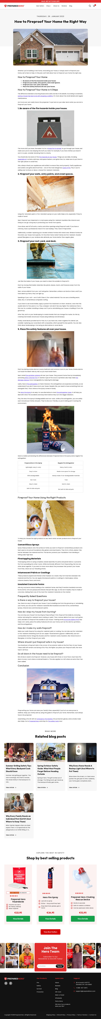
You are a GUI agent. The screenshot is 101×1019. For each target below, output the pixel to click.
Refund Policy (61, 1015)
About (57, 983)
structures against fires (71, 620)
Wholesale (58, 998)
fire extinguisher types (64, 392)
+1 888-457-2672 (81, 988)
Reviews (64, 6)
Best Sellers (40, 6)
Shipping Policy (50, 1015)
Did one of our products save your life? (62, 1005)
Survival (39, 989)
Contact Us (92, 1015)
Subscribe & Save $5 (59, 966)
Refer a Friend (59, 995)
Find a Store (59, 1001)
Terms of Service (82, 1015)
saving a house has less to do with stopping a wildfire (35, 96)
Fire (38, 983)
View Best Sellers (50, 932)
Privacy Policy (71, 1015)
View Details (18, 919)
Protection (40, 992)
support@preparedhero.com (85, 991)
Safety (39, 986)
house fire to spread (54, 148)
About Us (56, 6)
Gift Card (58, 992)
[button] (89, 6)
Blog (70, 6)
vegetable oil (22, 159)
